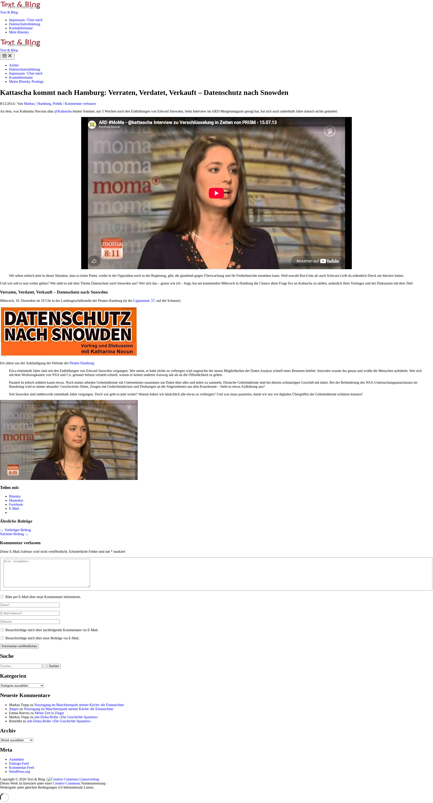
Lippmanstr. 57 (144, 301)
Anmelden (16, 759)
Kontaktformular (21, 28)
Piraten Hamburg (81, 363)
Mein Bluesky (19, 32)
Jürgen (13, 709)
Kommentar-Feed (21, 767)
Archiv (14, 65)
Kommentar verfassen (80, 104)
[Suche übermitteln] (44, 666)
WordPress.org (19, 771)
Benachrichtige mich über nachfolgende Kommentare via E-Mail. (51, 630)
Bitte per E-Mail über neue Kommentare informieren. (43, 597)
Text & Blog (9, 12)
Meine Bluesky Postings (26, 81)
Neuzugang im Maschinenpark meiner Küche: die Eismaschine (79, 705)
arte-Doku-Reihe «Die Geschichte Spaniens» (66, 717)
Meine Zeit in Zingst (49, 713)
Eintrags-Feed (19, 763)
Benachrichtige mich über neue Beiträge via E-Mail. (42, 638)
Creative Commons (66, 783)
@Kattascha (63, 111)
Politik (57, 104)
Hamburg (44, 104)
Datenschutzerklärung (24, 24)
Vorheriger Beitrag (15, 530)
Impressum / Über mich (25, 20)
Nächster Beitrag (14, 534)
